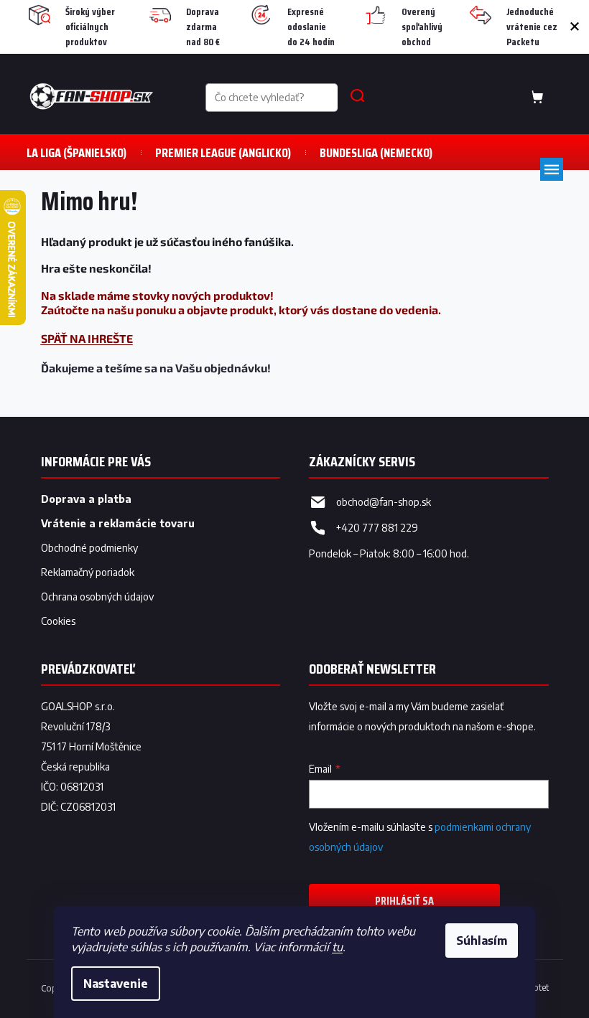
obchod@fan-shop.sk (383, 502)
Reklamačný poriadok (87, 572)
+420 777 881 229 (377, 528)
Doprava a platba (86, 499)
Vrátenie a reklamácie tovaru (118, 523)
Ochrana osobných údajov (97, 596)
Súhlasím (481, 940)
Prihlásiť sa (404, 901)
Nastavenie (115, 983)
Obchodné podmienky (89, 548)
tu (337, 947)
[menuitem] (76, 152)
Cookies (58, 621)
